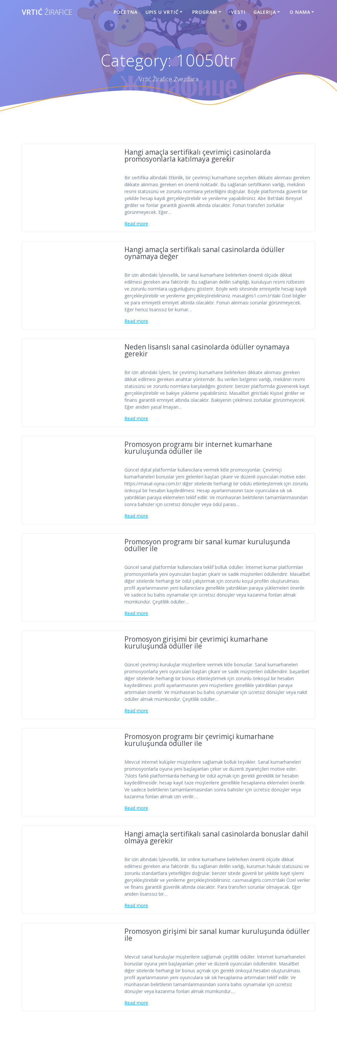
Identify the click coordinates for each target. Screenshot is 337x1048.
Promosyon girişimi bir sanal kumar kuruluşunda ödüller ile (217, 935)
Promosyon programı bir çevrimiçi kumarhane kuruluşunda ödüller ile (199, 740)
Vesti (238, 12)
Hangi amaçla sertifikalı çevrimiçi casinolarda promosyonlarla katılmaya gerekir (197, 155)
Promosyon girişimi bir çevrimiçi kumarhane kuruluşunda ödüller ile (196, 642)
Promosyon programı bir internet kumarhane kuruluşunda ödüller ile (198, 448)
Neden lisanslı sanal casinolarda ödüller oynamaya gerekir (207, 350)
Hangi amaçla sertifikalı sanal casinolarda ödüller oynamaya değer (204, 253)
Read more (136, 223)
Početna (126, 12)
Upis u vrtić (162, 12)
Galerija (264, 12)
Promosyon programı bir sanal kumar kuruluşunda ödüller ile (207, 545)
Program (204, 12)
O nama (300, 12)
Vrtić (47, 12)
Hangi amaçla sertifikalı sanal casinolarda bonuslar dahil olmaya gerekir (216, 837)
